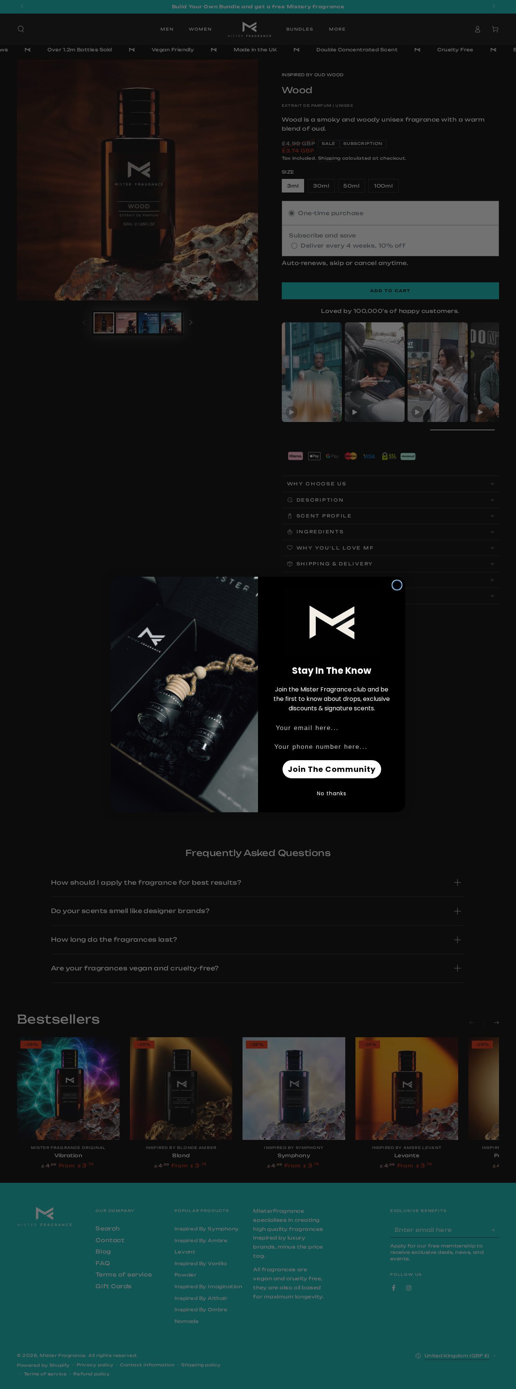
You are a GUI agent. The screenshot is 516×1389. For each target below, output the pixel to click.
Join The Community (332, 769)
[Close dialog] (397, 585)
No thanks (331, 793)
